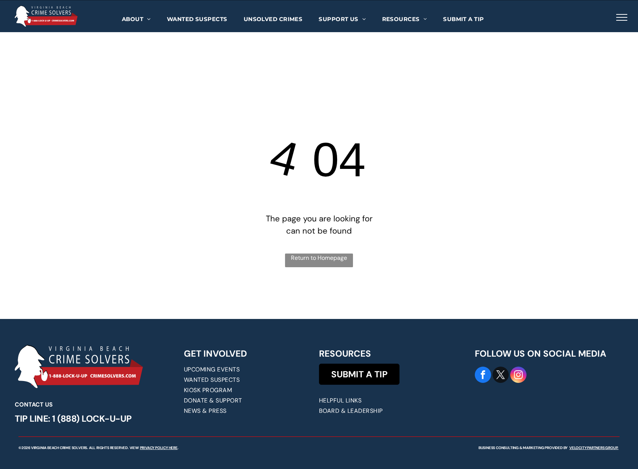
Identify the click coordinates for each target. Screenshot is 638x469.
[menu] (621, 17)
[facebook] (483, 376)
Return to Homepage (319, 258)
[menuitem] (136, 19)
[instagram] (518, 376)
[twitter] (501, 376)
